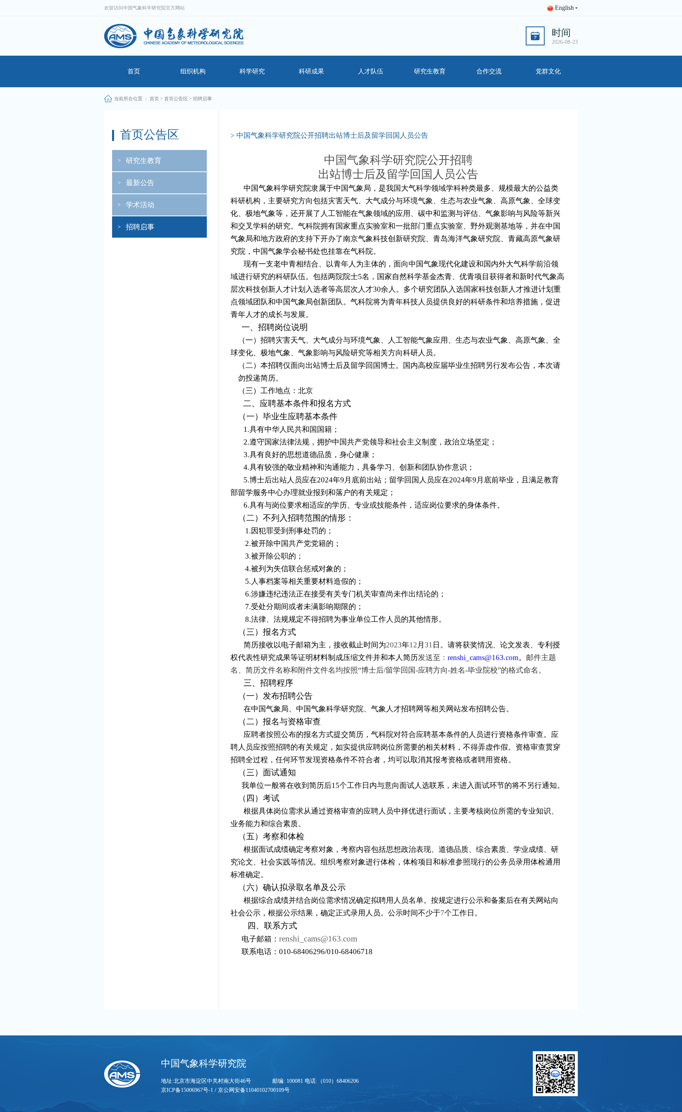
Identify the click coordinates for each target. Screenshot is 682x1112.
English (564, 7)
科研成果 (311, 71)
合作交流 (489, 71)
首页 (133, 71)
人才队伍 (370, 71)
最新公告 (140, 183)
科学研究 (252, 71)
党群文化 (548, 71)
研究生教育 (430, 71)
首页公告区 (176, 98)
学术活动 (140, 205)
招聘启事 (140, 227)
